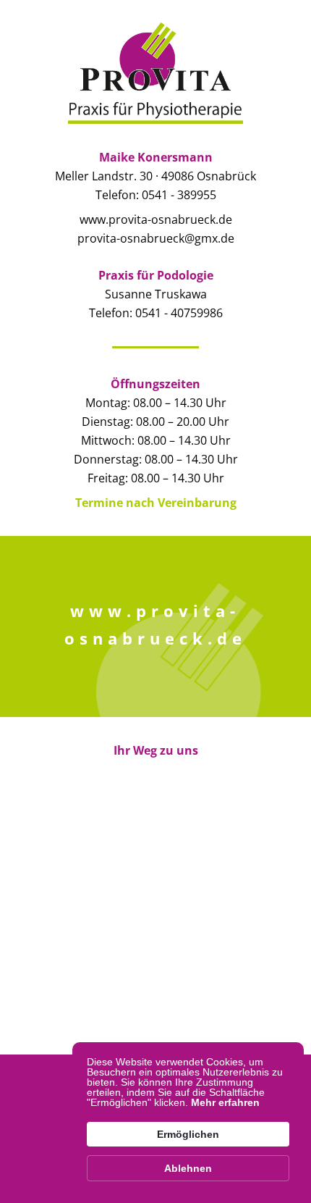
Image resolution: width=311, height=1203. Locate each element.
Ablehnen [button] (188, 1168)
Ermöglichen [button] (188, 1134)
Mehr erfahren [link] (225, 1102)
